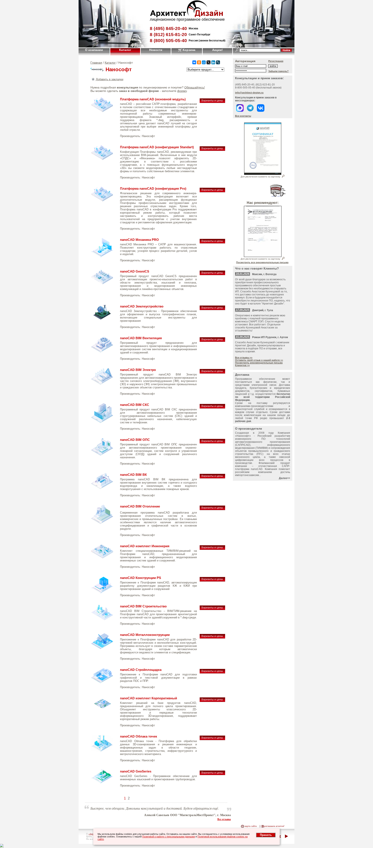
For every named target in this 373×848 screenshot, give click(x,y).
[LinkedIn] (213, 62)
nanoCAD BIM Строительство (143, 606)
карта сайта (251, 826)
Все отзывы (224, 819)
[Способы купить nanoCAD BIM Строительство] (212, 607)
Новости (155, 50)
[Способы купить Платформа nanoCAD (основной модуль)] (212, 100)
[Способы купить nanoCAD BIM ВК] (212, 476)
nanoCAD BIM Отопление (140, 506)
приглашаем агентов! (273, 826)
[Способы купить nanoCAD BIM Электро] (212, 371)
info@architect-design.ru (249, 92)
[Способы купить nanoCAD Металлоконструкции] (212, 636)
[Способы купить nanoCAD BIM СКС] (212, 406)
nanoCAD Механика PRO (139, 239)
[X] (208, 62)
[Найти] (286, 50)
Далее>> (284, 478)
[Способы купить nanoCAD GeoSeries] (212, 773)
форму (182, 91)
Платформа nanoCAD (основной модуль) (153, 99)
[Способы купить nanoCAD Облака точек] (212, 738)
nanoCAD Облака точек (138, 736)
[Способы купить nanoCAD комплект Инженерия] (212, 547)
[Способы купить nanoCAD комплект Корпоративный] (212, 699)
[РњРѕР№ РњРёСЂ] (204, 62)
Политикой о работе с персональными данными (168, 836)
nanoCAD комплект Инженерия (144, 546)
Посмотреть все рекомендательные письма (262, 262)
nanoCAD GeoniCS (134, 271)
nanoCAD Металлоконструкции (145, 635)
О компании (94, 50)
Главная (96, 62)
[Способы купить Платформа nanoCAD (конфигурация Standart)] (212, 148)
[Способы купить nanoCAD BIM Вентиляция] (212, 339)
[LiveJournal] (218, 62)
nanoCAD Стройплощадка (140, 669)
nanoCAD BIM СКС (134, 405)
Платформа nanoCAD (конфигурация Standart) (157, 147)
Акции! (217, 50)
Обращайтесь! (194, 87)
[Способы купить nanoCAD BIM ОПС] (212, 441)
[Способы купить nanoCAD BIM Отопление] (212, 508)
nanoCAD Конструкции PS (140, 578)
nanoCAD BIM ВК (133, 474)
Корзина (188, 50)
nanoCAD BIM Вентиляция (141, 338)
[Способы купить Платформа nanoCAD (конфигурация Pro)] (212, 190)
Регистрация (275, 61)
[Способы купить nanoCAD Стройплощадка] (212, 671)
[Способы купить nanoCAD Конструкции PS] (212, 579)
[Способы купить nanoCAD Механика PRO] (212, 241)
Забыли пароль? (278, 71)
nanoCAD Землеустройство (141, 306)
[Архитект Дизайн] (186, 16)
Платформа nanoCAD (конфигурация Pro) (153, 188)
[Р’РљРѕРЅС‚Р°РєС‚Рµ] (194, 62)
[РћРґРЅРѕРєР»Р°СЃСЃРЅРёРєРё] (199, 62)
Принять (266, 835)
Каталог (125, 50)
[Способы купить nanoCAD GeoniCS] (212, 273)
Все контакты (243, 116)
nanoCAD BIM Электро (138, 370)
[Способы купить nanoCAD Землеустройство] (212, 308)
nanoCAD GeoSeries (135, 771)
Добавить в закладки (109, 79)
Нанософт (148, 136)
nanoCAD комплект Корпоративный (148, 698)
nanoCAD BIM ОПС (135, 439)
